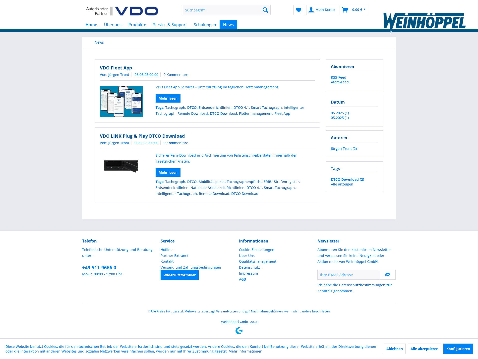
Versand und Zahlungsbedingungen (191, 267)
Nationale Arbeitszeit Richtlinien (217, 187)
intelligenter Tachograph (176, 193)
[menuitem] (227, 10)
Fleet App (282, 113)
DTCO (192, 107)
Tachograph (175, 107)
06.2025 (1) (340, 113)
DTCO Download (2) (347, 179)
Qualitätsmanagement (257, 261)
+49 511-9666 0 (99, 267)
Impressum (248, 273)
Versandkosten (227, 311)
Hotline (167, 249)
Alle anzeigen (342, 184)
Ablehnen (394, 348)
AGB (242, 279)
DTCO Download (223, 113)
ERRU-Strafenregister (281, 181)
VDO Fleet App (116, 68)
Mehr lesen (168, 98)
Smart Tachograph (266, 107)
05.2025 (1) (340, 117)
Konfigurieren (458, 348)
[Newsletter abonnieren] (388, 275)
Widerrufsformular (180, 275)
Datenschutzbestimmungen (362, 285)
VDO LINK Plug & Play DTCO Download (142, 136)
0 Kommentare (176, 74)
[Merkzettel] (298, 10)
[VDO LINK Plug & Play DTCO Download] (121, 166)
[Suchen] (265, 10)
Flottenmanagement (256, 113)
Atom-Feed (340, 82)
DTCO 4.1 (241, 107)
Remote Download (193, 113)
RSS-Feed (338, 77)
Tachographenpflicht (244, 181)
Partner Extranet (174, 255)
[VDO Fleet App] (121, 101)
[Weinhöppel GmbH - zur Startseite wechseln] (122, 11)
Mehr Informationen (245, 351)
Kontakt (167, 261)
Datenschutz (249, 267)
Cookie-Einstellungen (256, 249)
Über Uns (247, 255)
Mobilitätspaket (212, 181)
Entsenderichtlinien (215, 107)
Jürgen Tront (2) (344, 148)
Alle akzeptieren (424, 348)
